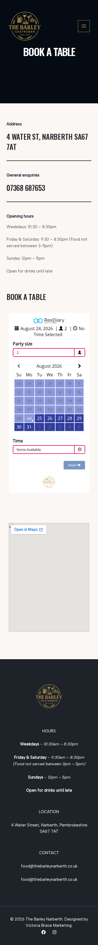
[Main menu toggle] (84, 26)
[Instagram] (54, 932)
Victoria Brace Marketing (49, 925)
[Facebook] (43, 932)
